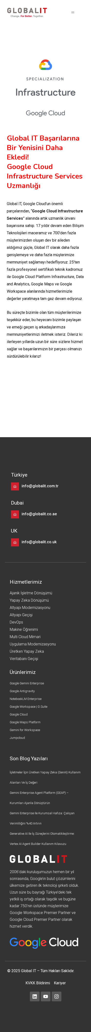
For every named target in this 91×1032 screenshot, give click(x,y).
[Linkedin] (35, 996)
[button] (73, 13)
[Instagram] (56, 996)
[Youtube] (45, 996)
